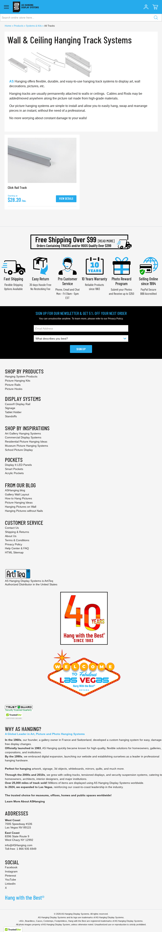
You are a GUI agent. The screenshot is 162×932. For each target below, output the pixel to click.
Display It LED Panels (18, 464)
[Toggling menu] (6, 7)
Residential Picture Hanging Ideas (26, 441)
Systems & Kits (34, 25)
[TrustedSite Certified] (14, 716)
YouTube (10, 879)
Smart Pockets (14, 469)
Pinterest (10, 875)
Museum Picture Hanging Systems (26, 445)
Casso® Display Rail (17, 404)
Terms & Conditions (17, 540)
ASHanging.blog (15, 490)
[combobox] (81, 17)
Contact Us (12, 527)
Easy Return (40, 278)
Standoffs (11, 416)
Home (8, 25)
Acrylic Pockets (14, 473)
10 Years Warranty (94, 278)
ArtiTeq (48, 580)
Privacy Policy (115, 318)
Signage (10, 408)
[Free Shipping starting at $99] (81, 242)
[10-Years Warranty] (94, 265)
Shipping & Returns (17, 531)
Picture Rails (13, 384)
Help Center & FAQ (17, 548)
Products (19, 25)
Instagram (11, 871)
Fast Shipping (13, 278)
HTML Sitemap (14, 552)
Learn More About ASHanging (25, 801)
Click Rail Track (17, 187)
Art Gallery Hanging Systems (23, 433)
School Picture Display (19, 449)
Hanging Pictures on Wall (20, 506)
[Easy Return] (40, 265)
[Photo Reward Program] (121, 265)
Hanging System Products (21, 376)
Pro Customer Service (67, 281)
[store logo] (26, 7)
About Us (10, 536)
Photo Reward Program (121, 281)
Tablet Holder (13, 412)
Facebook (11, 867)
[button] (146, 7)
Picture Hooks (13, 388)
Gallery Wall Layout (17, 494)
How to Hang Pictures (18, 498)
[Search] (156, 18)
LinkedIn (10, 883)
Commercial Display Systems (23, 437)
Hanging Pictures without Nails (24, 510)
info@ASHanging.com (18, 845)
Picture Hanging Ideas (19, 502)
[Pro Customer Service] (67, 265)
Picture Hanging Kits (17, 380)
